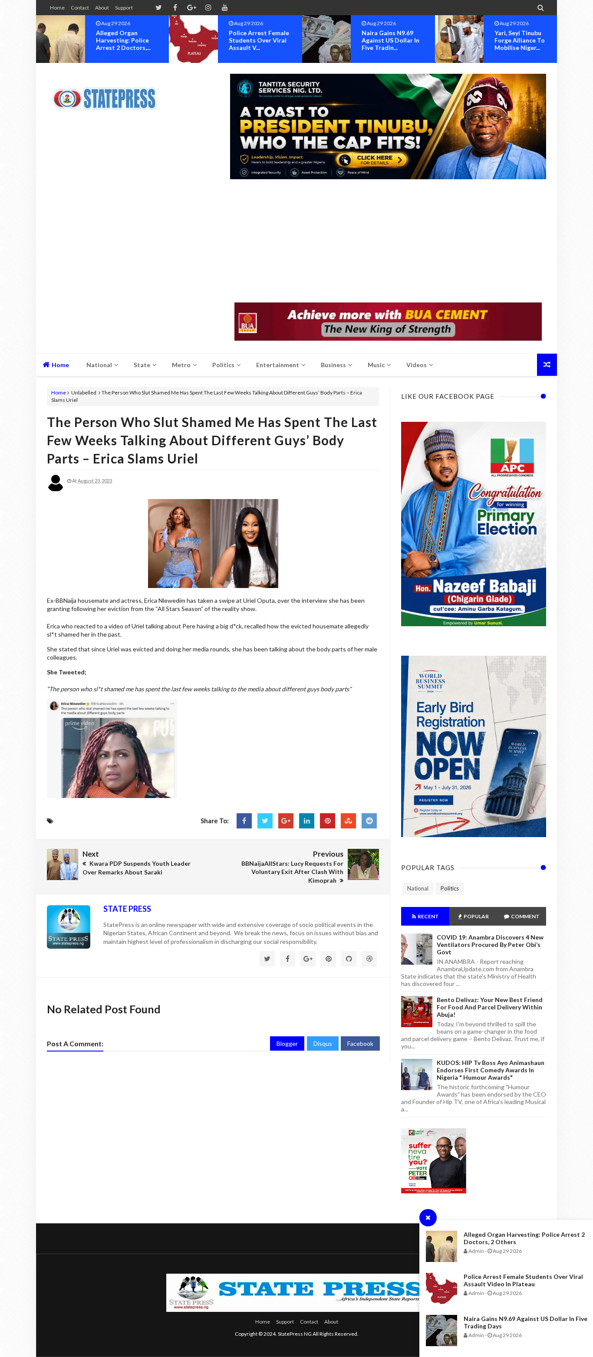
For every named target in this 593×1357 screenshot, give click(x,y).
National (417, 888)
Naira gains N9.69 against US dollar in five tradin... (259, 40)
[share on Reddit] (369, 821)
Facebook (360, 1043)
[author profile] (55, 490)
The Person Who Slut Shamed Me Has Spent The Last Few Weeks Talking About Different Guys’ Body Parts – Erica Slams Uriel (212, 440)
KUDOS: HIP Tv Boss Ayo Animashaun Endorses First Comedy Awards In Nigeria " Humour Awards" (490, 1070)
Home (57, 7)
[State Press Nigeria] (109, 93)
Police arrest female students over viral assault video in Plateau (523, 1280)
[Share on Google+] (285, 821)
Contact (80, 7)
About (102, 7)
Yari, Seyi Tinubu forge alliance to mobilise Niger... (388, 40)
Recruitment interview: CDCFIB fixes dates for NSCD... (522, 44)
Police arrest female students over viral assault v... (127, 40)
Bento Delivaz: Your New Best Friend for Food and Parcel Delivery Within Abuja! (490, 1007)
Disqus (322, 1043)
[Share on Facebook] (244, 821)
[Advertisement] (388, 241)
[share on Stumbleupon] (348, 821)
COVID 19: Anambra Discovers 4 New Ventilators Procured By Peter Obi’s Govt (490, 944)
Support (124, 7)
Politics (450, 888)
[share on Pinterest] (327, 821)
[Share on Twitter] (265, 821)
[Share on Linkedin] (306, 821)
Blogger (287, 1043)
